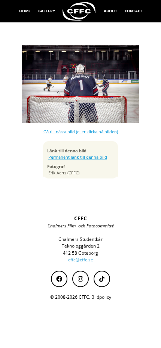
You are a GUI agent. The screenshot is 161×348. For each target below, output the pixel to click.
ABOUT (110, 10)
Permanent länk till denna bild (77, 157)
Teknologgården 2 (81, 246)
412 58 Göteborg (80, 253)
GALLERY (46, 10)
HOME (25, 10)
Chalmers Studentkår (80, 239)
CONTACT (133, 10)
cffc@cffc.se (80, 260)
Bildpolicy (101, 297)
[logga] (79, 11)
